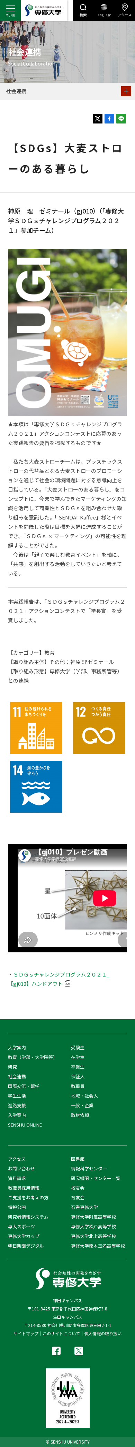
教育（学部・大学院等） (32, 1057)
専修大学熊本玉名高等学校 (98, 1245)
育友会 (77, 1197)
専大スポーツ (21, 1226)
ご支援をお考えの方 (28, 1197)
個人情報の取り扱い (103, 1333)
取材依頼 (80, 1115)
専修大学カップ (23, 1236)
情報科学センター (89, 1168)
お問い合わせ (21, 1168)
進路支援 (17, 1105)
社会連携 (16, 91)
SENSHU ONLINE (25, 1124)
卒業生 (77, 1066)
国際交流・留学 (23, 1086)
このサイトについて (61, 1333)
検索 (83, 14)
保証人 (77, 1076)
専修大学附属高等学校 (93, 1216)
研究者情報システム (28, 1216)
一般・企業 (82, 1105)
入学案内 (17, 1115)
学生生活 (17, 1095)
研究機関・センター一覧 (95, 1178)
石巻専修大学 (84, 1207)
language (104, 14)
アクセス (125, 14)
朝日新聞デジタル (26, 1245)
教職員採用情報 (23, 1188)
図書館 (77, 1159)
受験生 (77, 1047)
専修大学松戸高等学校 (93, 1226)
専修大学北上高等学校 (93, 1236)
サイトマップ (26, 1333)
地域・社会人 (84, 1095)
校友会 (77, 1188)
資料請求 (17, 1178)
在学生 (77, 1057)
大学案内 (17, 1047)
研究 (12, 1066)
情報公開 (17, 1207)
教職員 (77, 1086)
